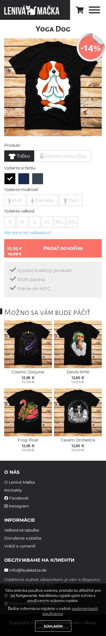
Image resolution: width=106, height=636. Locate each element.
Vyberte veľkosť (19, 211)
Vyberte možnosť (21, 189)
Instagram (18, 506)
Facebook (18, 498)
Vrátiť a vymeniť (19, 546)
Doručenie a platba (22, 538)
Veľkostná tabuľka (21, 530)
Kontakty (13, 490)
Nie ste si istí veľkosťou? (27, 232)
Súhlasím (53, 626)
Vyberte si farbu (19, 168)
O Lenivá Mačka (19, 482)
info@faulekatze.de (27, 570)
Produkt (12, 145)
